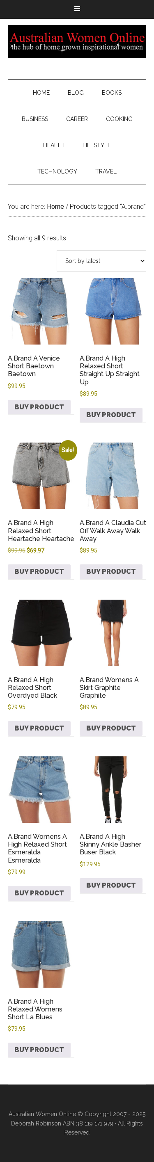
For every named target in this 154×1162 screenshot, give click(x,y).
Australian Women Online (77, 41)
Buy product (39, 407)
